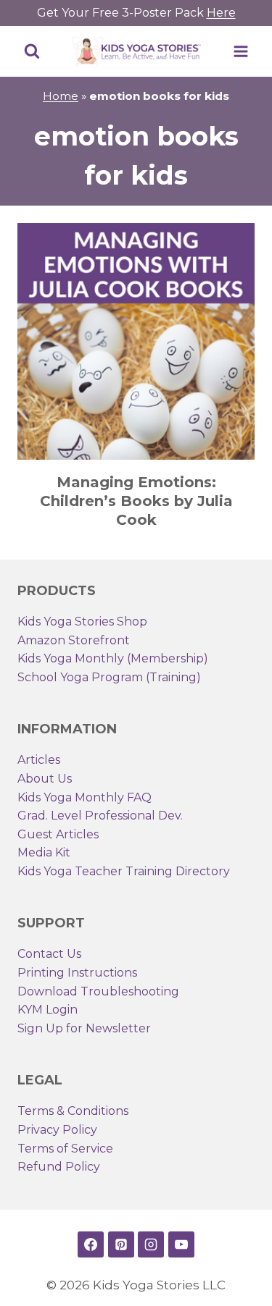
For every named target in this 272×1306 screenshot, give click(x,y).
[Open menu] (240, 51)
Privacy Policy (57, 1130)
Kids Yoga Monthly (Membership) (112, 658)
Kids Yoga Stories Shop (82, 621)
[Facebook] (91, 1244)
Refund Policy (58, 1167)
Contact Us (49, 954)
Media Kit (43, 852)
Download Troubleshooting (98, 991)
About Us (44, 778)
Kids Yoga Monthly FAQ (84, 797)
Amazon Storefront (73, 640)
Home (60, 96)
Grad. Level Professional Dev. (100, 815)
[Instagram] (151, 1244)
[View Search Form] (31, 51)
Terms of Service (65, 1148)
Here (221, 13)
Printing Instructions (77, 973)
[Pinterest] (121, 1244)
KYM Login (47, 1009)
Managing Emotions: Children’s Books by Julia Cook (136, 500)
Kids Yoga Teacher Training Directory (123, 871)
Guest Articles (58, 834)
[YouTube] (181, 1244)
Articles (38, 760)
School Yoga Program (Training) (109, 677)
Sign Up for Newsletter (84, 1028)
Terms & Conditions (72, 1111)
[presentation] (136, 341)
